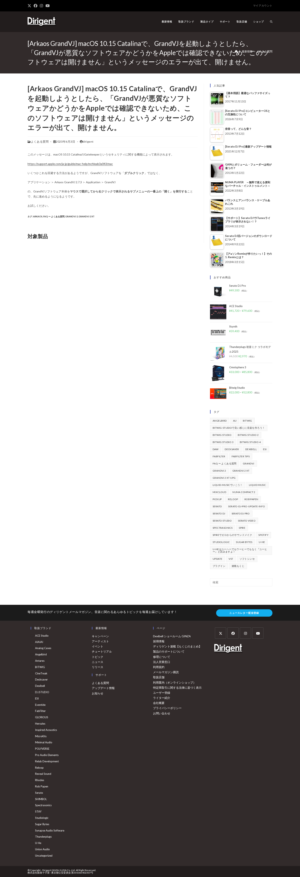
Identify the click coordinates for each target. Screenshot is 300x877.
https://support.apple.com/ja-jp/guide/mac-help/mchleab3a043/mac (70, 163)
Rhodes (39, 780)
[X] (220, 633)
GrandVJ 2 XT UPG (224, 477)
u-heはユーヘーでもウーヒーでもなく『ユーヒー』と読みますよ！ (240, 550)
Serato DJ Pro (241, 513)
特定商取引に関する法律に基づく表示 (177, 687)
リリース (97, 667)
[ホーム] (236, 51)
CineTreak (41, 673)
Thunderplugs (43, 836)
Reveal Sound (43, 773)
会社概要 (158, 703)
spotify (263, 534)
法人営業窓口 (161, 662)
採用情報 (158, 641)
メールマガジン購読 (166, 672)
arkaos (37, 216)
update (217, 558)
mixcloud (219, 492)
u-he (262, 542)
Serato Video (247, 520)
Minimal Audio (43, 742)
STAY (38, 811)
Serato (217, 506)
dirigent (88, 141)
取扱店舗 (158, 677)
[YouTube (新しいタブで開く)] (47, 6)
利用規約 (158, 667)
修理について (161, 656)
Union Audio (42, 849)
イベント (97, 646)
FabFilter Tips (241, 456)
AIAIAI (39, 642)
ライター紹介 (161, 697)
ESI (265, 449)
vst (231, 558)
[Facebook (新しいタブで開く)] (35, 6)
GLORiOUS (41, 717)
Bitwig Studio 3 (223, 442)
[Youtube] (257, 633)
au (235, 420)
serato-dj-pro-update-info (246, 506)
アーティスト (100, 641)
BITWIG (247, 420)
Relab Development (47, 761)
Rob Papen (251, 499)
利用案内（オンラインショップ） (174, 682)
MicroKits (41, 736)
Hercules (40, 723)
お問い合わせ (161, 713)
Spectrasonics (222, 527)
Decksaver (232, 449)
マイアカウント (262, 5)
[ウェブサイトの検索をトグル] (271, 21)
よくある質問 (264, 51)
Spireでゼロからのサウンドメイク (232, 534)
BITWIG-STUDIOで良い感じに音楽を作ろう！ (239, 427)
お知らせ (97, 693)
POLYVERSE (42, 748)
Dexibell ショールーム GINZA (172, 636)
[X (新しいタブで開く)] (30, 6)
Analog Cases (43, 648)
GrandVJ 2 (71, 216)
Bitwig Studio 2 (248, 434)
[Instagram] (245, 633)
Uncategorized (43, 855)
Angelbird (220, 420)
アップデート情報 (103, 688)
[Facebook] (233, 633)
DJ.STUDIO (42, 692)
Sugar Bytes (244, 542)
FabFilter (219, 456)
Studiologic (221, 542)
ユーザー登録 (161, 692)
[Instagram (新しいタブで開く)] (41, 6)
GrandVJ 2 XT (86, 216)
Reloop (233, 499)
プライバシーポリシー (167, 708)
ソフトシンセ (247, 558)
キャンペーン (100, 636)
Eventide (40, 704)
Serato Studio (222, 520)
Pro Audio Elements (47, 755)
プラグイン (219, 565)
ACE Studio (42, 635)
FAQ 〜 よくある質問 (53, 216)
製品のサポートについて (168, 651)
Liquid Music (257, 484)
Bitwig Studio (222, 434)
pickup (217, 499)
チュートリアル (102, 651)
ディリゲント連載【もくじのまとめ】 (177, 646)
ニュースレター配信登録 (244, 612)
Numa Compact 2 (243, 492)
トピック (97, 656)
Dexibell (251, 449)
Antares (39, 660)
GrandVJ (248, 463)
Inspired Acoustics (46, 730)
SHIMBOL (41, 799)
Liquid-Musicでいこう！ (228, 484)
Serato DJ (219, 513)
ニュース (97, 662)
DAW (215, 449)
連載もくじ (238, 565)
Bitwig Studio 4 (250, 442)
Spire (242, 527)
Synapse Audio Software (49, 830)
